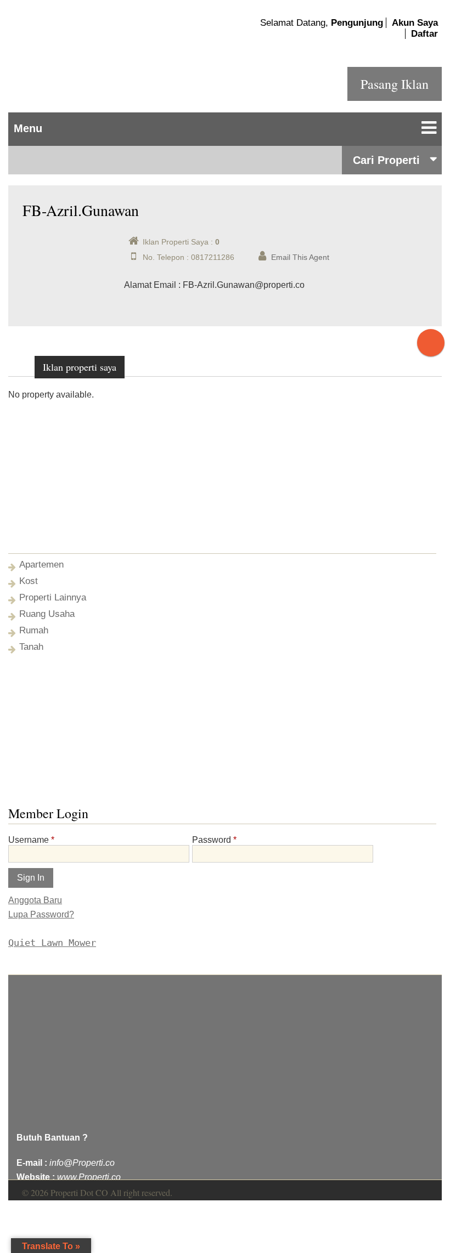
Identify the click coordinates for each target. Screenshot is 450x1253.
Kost (28, 581)
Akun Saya (415, 23)
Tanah (31, 647)
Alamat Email (150, 285)
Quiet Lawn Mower (52, 942)
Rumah (33, 630)
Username (31, 839)
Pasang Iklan (395, 84)
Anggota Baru (35, 900)
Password (214, 839)
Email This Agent (300, 257)
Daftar (424, 34)
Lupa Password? (41, 914)
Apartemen (41, 564)
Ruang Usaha (47, 614)
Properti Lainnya (52, 597)
